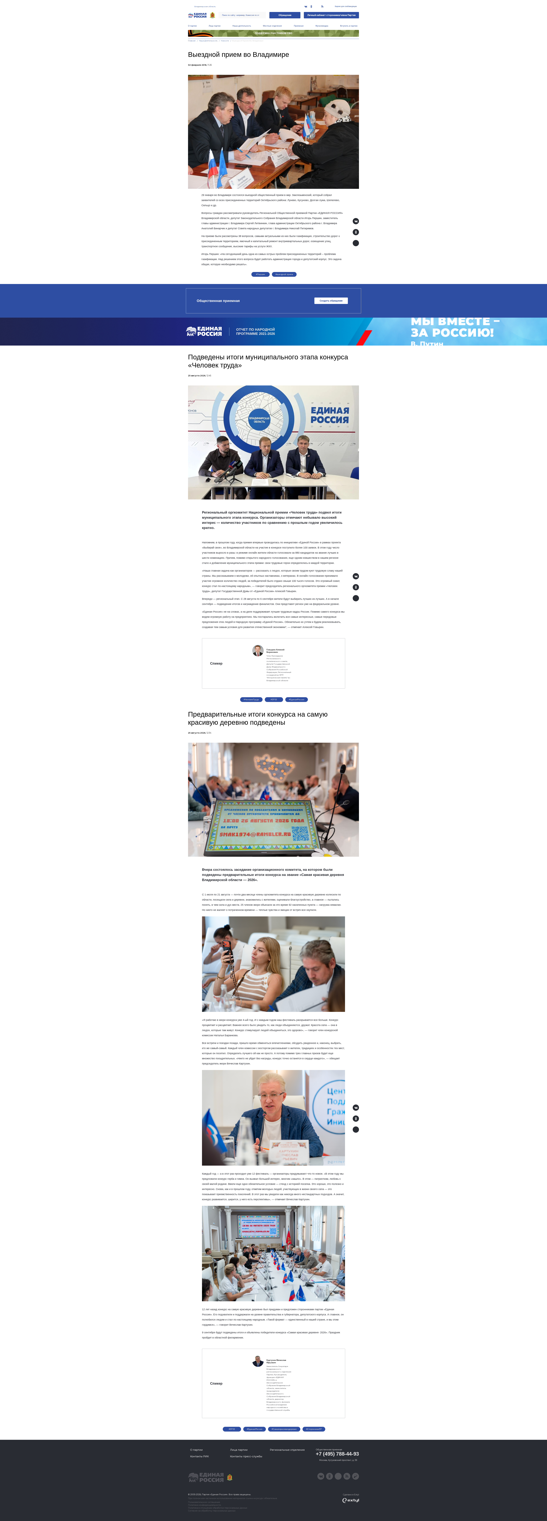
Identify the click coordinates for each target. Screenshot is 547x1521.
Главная (192, 41)
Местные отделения (272, 26)
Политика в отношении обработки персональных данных (217, 1508)
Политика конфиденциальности (204, 1505)
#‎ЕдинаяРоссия (254, 1429)
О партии (192, 26)
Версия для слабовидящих (345, 6)
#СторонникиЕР (314, 1429)
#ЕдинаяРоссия (296, 699)
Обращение (284, 15)
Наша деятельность (241, 26)
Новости (225, 41)
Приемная (299, 26)
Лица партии (215, 26)
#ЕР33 (274, 699)
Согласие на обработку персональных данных (211, 1511)
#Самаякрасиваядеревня (284, 1429)
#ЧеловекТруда (251, 699)
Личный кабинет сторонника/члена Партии (331, 15)
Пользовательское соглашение (204, 1502)
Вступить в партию (349, 26)
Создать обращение (331, 300)
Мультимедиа (322, 26)
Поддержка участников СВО (273, 33)
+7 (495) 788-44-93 (337, 1454)
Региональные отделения (287, 1449)
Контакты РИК (199, 1456)
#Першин (260, 274)
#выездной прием (284, 274)
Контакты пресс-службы (246, 1456)
